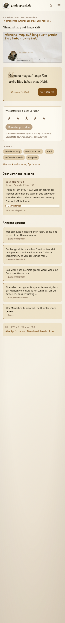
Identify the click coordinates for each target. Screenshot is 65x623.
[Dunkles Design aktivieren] (51, 5)
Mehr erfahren (14, 206)
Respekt (32, 157)
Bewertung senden (19, 127)
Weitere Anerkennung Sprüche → (21, 164)
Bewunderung (33, 151)
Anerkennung (12, 151)
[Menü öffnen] (59, 5)
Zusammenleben (29, 17)
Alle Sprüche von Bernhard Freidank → (29, 331)
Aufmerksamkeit (14, 157)
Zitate (16, 17)
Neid (49, 151)
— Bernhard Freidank (18, 91)
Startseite (7, 17)
